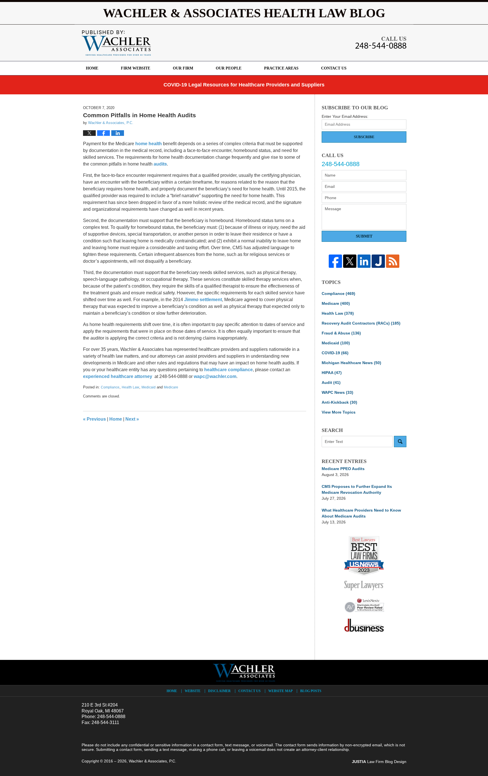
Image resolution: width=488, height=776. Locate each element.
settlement (203, 299)
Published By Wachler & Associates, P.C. (380, 43)
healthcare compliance (228, 369)
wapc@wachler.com (215, 376)
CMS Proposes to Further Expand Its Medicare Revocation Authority (357, 489)
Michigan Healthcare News (351, 362)
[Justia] (378, 261)
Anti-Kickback (339, 402)
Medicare (171, 387)
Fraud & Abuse (341, 333)
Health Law (130, 387)
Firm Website (135, 68)
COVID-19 (335, 353)
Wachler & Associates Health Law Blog (116, 43)
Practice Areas (281, 68)
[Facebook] (335, 261)
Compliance (110, 387)
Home (92, 68)
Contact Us (334, 68)
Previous (94, 419)
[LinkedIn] (364, 261)
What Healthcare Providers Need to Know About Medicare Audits (361, 513)
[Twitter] (350, 261)
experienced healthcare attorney (117, 376)
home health (148, 143)
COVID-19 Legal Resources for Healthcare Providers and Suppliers (244, 85)
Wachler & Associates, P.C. (152, 761)
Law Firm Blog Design (379, 761)
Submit (364, 236)
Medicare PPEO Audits (343, 468)
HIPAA (332, 372)
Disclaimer (219, 691)
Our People (228, 68)
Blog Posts (310, 691)
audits (160, 164)
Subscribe (364, 137)
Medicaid (148, 387)
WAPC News (337, 392)
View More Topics (339, 412)
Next (132, 419)
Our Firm (183, 68)
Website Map (280, 691)
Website (193, 691)
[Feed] (392, 261)
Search (400, 441)
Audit (331, 382)
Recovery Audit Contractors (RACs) (361, 323)
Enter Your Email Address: (345, 116)
